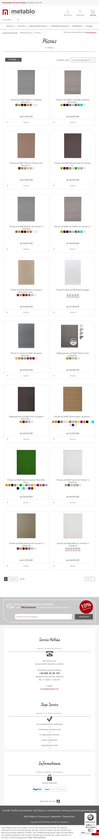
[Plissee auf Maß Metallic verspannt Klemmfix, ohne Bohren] (26, 82)
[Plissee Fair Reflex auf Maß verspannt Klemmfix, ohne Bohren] (73, 82)
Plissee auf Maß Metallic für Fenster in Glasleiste (26, 227)
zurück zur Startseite (10, 33)
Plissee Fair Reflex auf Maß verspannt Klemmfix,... (72, 100)
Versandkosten (91, 32)
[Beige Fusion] (66, 485)
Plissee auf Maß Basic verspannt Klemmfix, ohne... (26, 481)
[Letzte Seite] (15, 579)
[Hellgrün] (76, 422)
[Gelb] (73, 168)
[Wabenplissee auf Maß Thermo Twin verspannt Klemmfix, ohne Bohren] (73, 336)
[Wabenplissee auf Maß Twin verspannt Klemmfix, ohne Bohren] (26, 399)
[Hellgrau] (31, 168)
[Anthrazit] (16, 105)
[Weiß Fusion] (80, 485)
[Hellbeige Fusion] (71, 485)
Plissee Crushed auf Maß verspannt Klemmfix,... (26, 354)
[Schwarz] (87, 422)
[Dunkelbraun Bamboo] (26, 295)
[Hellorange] (78, 422)
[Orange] (84, 422)
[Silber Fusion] (77, 485)
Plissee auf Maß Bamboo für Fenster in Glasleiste (26, 544)
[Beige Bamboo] (21, 295)
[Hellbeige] (73, 105)
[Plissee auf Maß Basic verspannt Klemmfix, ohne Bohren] (26, 462)
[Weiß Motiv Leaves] (76, 550)
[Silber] (33, 105)
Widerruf (33, 816)
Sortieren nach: (63, 60)
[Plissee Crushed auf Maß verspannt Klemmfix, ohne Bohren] (26, 336)
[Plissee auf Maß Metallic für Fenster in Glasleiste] (26, 209)
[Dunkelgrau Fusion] (69, 485)
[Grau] (31, 105)
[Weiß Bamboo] (35, 295)
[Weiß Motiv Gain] (75, 297)
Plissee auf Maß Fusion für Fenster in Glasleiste (72, 481)
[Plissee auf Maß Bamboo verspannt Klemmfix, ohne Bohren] (26, 272)
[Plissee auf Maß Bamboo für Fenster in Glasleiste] (26, 526)
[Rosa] (46, 485)
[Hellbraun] (78, 105)
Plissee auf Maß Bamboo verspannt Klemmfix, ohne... (26, 290)
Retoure (42, 810)
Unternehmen (54, 810)
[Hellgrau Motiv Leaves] (70, 297)
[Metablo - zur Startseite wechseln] (19, 13)
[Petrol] (43, 485)
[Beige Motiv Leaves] (67, 297)
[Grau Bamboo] (29, 295)
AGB (26, 816)
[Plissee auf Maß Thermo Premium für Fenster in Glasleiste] (26, 146)
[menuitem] (68, 13)
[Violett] (73, 425)
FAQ (35, 810)
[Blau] (22, 105)
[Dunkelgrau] (22, 168)
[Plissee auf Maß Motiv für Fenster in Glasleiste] (73, 526)
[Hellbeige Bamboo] (32, 295)
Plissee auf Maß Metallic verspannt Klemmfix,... (26, 100)
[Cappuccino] (56, 422)
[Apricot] (16, 358)
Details (26, 122)
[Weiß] (36, 105)
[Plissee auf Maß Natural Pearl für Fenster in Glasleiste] (73, 146)
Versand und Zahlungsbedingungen (79, 810)
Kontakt (6, 810)
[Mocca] (28, 358)
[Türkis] (81, 105)
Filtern (12, 59)
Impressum (44, 816)
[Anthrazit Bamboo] (18, 295)
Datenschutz (68, 816)
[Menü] (94, 814)
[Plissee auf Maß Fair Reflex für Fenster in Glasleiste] (73, 209)
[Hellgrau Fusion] (74, 485)
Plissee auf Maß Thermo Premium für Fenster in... (26, 164)
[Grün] (76, 168)
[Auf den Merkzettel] (8, 122)
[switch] (90, 830)
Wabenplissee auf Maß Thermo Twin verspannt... (73, 354)
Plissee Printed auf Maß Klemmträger (72, 289)
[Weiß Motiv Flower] (73, 297)
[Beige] (19, 105)
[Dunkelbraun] (67, 105)
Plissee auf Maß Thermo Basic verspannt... (73, 416)
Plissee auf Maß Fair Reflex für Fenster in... (73, 226)
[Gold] (28, 105)
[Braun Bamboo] (23, 295)
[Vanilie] (70, 425)
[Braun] (25, 105)
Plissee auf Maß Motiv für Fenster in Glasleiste (73, 544)
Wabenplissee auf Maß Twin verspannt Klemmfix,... (26, 417)
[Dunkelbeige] (61, 105)
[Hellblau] (76, 105)
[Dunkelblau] (64, 105)
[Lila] (81, 422)
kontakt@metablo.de (49, 689)
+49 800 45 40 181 (49, 673)
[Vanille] (26, 488)
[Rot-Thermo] (31, 358)
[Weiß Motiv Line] (78, 297)
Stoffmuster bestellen (21, 810)
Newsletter (56, 816)
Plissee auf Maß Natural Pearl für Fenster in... (73, 164)
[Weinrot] (33, 358)
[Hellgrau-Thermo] (25, 358)
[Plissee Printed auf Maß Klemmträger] (73, 272)
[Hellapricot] (67, 422)
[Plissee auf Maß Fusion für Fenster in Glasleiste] (73, 462)
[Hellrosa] (81, 168)
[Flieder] (64, 422)
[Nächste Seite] (10, 579)
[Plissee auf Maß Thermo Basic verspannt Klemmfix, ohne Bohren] (73, 399)
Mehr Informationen (37, 837)
